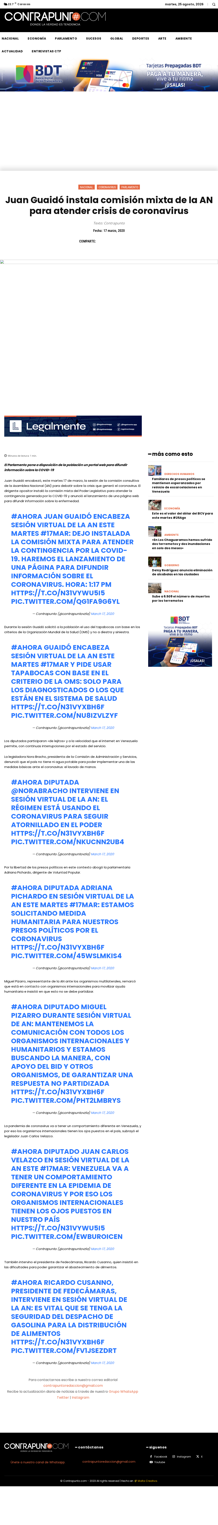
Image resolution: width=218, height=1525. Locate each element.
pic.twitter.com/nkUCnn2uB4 (67, 842)
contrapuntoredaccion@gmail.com (73, 1385)
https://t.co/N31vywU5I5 (58, 593)
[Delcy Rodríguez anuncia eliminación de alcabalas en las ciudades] (154, 562)
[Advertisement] (109, 139)
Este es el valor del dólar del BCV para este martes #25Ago (182, 515)
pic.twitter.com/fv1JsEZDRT (64, 1350)
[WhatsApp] (130, 241)
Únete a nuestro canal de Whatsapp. (38, 1462)
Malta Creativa (147, 1481)
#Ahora (26, 516)
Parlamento (129, 187)
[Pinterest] (120, 241)
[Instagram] (173, 1456)
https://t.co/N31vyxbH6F (57, 707)
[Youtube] (151, 1462)
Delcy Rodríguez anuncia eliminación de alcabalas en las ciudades (182, 572)
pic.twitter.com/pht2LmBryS (66, 1100)
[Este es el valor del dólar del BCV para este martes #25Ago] (154, 505)
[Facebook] (101, 241)
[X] (111, 241)
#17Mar (54, 533)
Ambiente (171, 535)
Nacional (86, 187)
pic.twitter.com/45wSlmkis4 (66, 956)
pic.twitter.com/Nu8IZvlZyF (64, 715)
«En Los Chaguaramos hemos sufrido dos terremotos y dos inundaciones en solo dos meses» (182, 544)
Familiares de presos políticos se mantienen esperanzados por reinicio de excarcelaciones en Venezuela (178, 485)
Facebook (160, 1456)
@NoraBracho (39, 790)
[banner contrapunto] (73, 440)
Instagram (80, 1397)
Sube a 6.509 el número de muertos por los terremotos (181, 598)
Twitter (63, 1397)
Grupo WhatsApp (124, 1391)
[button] (213, 4)
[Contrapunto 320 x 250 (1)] (180, 670)
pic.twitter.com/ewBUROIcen (67, 1236)
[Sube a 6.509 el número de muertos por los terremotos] (154, 588)
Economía (172, 508)
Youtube (159, 1462)
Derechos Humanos (179, 474)
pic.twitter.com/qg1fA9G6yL (65, 601)
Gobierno (171, 565)
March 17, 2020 (102, 613)
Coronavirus (107, 187)
